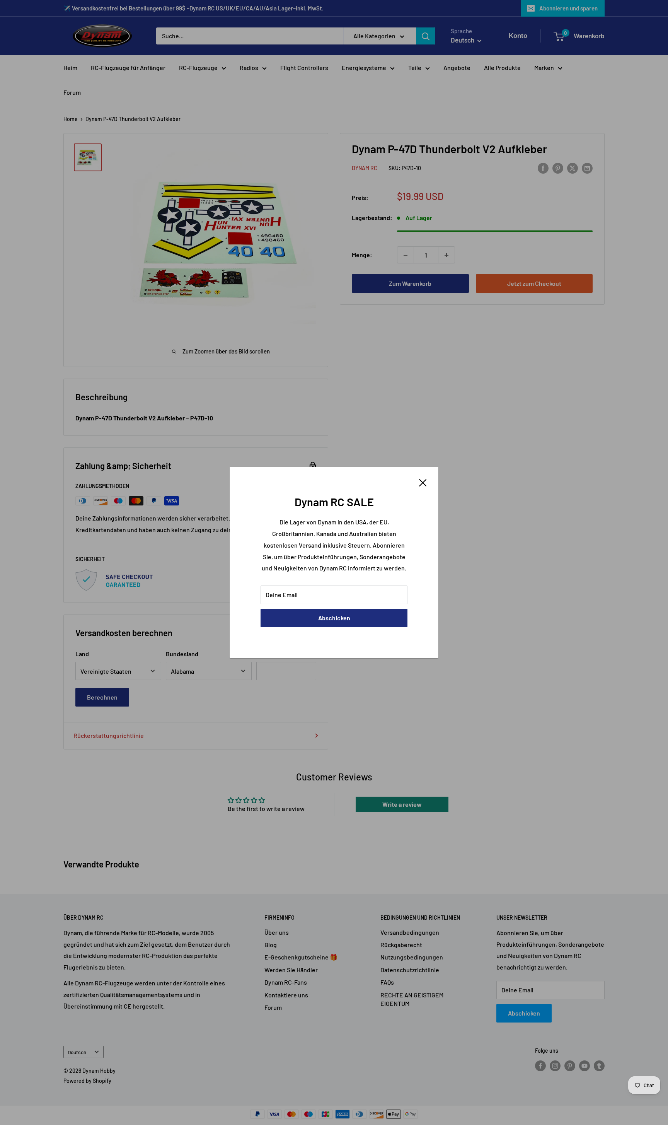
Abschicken (334, 617)
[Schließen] (423, 482)
